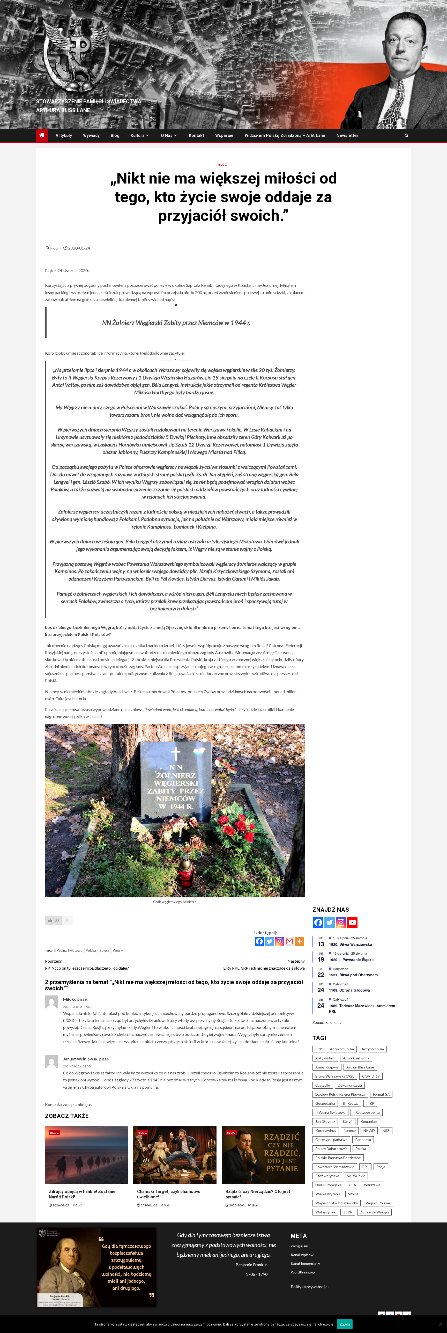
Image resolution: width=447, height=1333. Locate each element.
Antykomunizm (342, 1049)
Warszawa (372, 1185)
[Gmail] (289, 941)
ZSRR (347, 1212)
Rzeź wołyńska (327, 1176)
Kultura (138, 135)
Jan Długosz (325, 1121)
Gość (78, 1205)
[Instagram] (279, 941)
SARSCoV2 (356, 1176)
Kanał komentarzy (305, 1263)
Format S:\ (381, 1094)
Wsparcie (224, 135)
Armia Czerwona (356, 1058)
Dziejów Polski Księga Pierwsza (340, 1094)
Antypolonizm (373, 1049)
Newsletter (348, 135)
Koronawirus (325, 1130)
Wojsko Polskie (378, 1203)
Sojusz (104, 950)
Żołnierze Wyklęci (374, 1212)
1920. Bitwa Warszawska (350, 944)
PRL (365, 1166)
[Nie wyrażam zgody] (440, 1324)
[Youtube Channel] (352, 922)
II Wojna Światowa (68, 950)
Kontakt (196, 135)
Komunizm (368, 1121)
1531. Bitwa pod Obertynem (353, 974)
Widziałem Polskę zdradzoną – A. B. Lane (285, 135)
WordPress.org (303, 1272)
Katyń (348, 1121)
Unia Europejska (328, 1185)
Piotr (54, 248)
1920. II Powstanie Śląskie (352, 959)
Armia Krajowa (327, 1067)
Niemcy (350, 1130)
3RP (318, 1049)
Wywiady (91, 135)
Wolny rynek (325, 1212)
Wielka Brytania (327, 1194)
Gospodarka (325, 1103)
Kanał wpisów (302, 1255)
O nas (167, 135)
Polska (91, 950)
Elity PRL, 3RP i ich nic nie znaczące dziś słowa (264, 964)
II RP (370, 1103)
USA (352, 1185)
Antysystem (325, 1058)
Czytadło (322, 1085)
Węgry (118, 950)
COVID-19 (371, 1076)
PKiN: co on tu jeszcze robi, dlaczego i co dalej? (87, 964)
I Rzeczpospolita (366, 1112)
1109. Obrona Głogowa (349, 990)
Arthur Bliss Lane (360, 1067)
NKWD (369, 1130)
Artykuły (64, 135)
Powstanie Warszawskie (334, 1166)
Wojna (353, 1194)
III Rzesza (351, 1103)
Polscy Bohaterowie (331, 1148)
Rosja (380, 1166)
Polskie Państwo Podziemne (338, 1157)
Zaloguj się (299, 1246)
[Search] (406, 135)
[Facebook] (259, 941)
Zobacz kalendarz (327, 1022)
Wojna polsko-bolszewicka (336, 1203)
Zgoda (345, 1324)
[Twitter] (269, 941)
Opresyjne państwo (331, 1139)
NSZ (386, 1130)
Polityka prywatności (310, 1286)
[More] (299, 941)
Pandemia (363, 1139)
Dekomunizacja (350, 1085)
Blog (115, 135)
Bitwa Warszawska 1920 (334, 1076)
